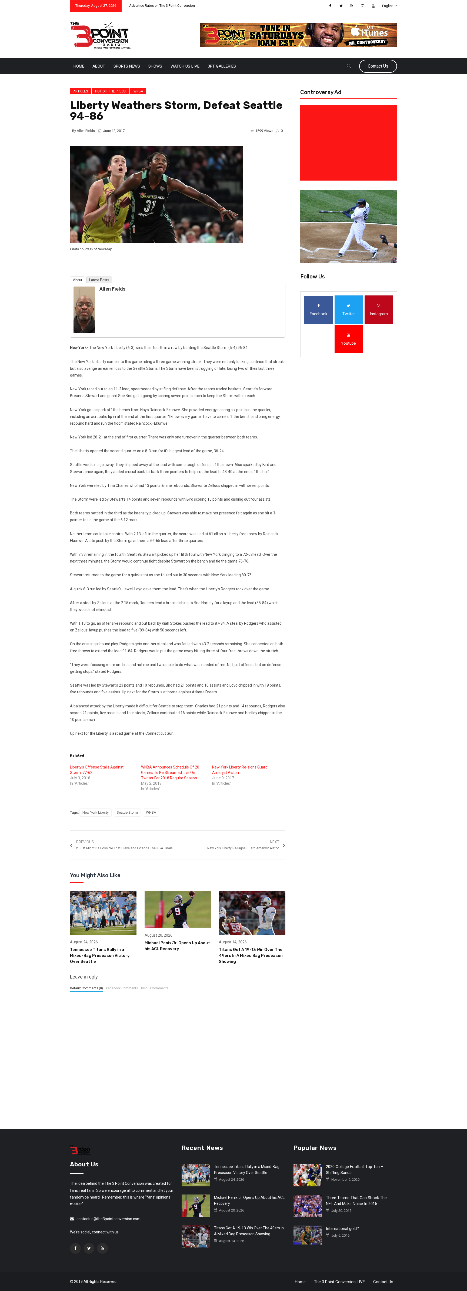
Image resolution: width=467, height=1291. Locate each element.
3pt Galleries (222, 66)
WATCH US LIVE (185, 66)
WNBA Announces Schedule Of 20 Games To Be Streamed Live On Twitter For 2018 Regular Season (170, 772)
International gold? (342, 1228)
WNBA (138, 91)
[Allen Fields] (84, 310)
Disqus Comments (154, 988)
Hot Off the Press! (110, 91)
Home (79, 66)
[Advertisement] (349, 143)
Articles (80, 91)
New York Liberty (95, 812)
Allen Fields (86, 131)
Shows (155, 66)
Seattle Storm (127, 812)
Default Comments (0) (86, 988)
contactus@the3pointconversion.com (108, 1219)
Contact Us (378, 66)
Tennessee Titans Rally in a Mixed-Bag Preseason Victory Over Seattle (100, 955)
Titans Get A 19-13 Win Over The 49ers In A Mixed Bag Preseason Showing (251, 955)
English (387, 6)
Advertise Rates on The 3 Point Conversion (162, 6)
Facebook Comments (122, 988)
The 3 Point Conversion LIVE (339, 1281)
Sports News (127, 66)
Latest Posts (99, 280)
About (98, 66)
